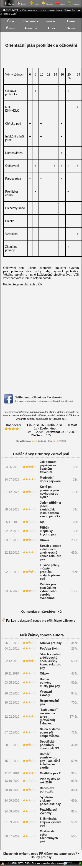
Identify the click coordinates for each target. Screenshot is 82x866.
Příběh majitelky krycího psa (48, 531)
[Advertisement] (41, 344)
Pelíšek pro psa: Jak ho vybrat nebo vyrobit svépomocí (48, 591)
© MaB (72, 425)
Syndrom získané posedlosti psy (50, 800)
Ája (42, 522)
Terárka (75, 4)
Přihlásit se (72, 10)
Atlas (51, 28)
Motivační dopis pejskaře (50, 479)
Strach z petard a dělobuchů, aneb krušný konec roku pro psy (50, 552)
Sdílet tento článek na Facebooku (38, 397)
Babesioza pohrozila (47, 789)
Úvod (10, 21)
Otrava (44, 540)
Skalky (62, 4)
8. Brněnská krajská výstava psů (50, 822)
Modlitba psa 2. (51, 773)
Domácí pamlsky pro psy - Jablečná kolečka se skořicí (50, 760)
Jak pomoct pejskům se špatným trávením (48, 467)
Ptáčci (36, 4)
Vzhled (60, 863)
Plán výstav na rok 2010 (50, 780)
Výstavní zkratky (46, 693)
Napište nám (48, 863)
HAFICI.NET (10, 10)
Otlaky (44, 673)
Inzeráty (51, 21)
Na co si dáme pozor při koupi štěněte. (50, 732)
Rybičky (49, 4)
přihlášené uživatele (61, 620)
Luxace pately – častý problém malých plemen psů (51, 571)
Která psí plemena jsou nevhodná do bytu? (49, 492)
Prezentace (30, 21)
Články (10, 28)
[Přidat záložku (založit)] (2, 865)
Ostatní (71, 28)
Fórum (71, 21)
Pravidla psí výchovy (48, 811)
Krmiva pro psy (51, 643)
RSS (27, 863)
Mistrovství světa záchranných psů (49, 836)
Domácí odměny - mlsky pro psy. (50, 682)
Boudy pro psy (41, 857)
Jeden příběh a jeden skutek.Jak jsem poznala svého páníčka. (50, 509)
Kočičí (23, 4)
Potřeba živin (49, 648)
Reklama (36, 863)
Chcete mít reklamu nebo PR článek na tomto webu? (40, 853)
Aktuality (30, 28)
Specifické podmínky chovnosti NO (49, 745)
